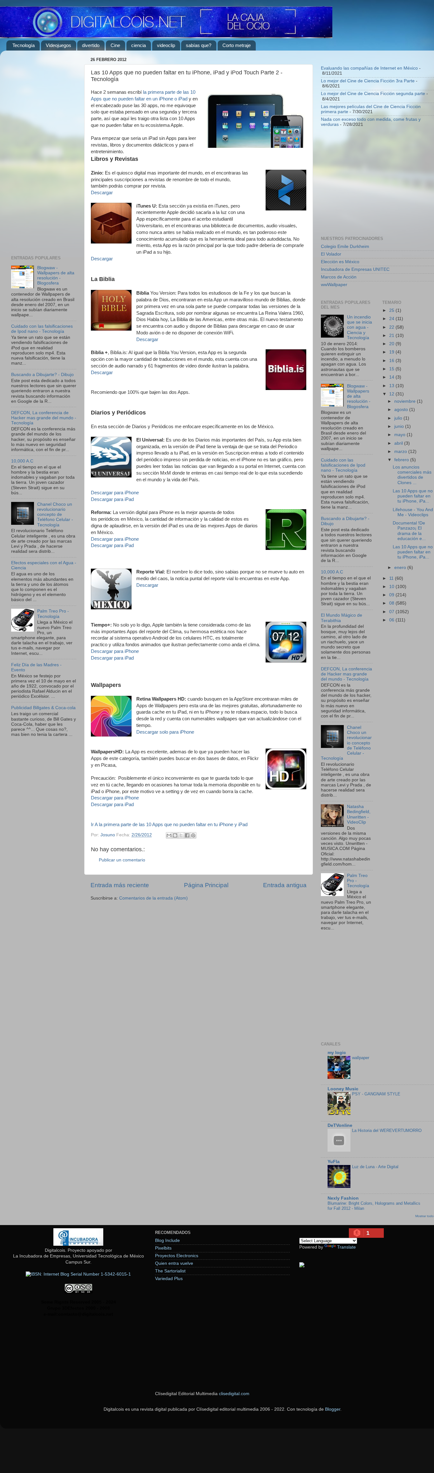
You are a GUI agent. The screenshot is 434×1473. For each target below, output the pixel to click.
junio (399, 426)
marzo (401, 451)
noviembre (405, 401)
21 (392, 335)
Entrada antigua (285, 885)
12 (392, 394)
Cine (115, 45)
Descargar (102, 192)
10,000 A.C (22, 461)
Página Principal (206, 885)
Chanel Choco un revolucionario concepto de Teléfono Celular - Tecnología (55, 514)
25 (392, 310)
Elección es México (340, 261)
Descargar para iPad (112, 499)
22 (392, 327)
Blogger (332, 1409)
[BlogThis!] (175, 835)
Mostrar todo (424, 1216)
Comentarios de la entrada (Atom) (153, 898)
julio (398, 418)
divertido (90, 45)
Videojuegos (58, 45)
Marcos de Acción (338, 277)
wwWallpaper (334, 284)
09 (392, 595)
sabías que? (198, 45)
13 (392, 385)
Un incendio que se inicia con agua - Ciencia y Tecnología (359, 327)
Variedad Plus (169, 1278)
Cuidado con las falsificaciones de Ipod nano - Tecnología (42, 329)
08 (392, 603)
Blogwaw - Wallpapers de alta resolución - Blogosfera (55, 275)
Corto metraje (236, 45)
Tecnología (23, 45)
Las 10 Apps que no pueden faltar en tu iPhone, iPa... (413, 496)
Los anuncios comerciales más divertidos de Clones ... (412, 475)
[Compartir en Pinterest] (193, 835)
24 (392, 318)
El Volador (331, 254)
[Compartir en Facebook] (187, 835)
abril (399, 443)
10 (392, 586)
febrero (402, 459)
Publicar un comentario (122, 860)
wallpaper (360, 1057)
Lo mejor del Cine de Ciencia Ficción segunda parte (373, 93)
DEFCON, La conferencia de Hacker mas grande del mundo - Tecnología (43, 417)
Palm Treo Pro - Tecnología (53, 614)
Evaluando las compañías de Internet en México (369, 68)
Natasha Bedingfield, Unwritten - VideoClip (358, 814)
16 (392, 360)
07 (392, 611)
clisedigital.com (234, 1393)
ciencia (138, 45)
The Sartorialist (170, 1271)
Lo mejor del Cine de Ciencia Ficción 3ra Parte (368, 81)
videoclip (166, 45)
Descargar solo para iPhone (165, 732)
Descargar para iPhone (115, 492)
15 (392, 369)
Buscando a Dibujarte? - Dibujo (42, 374)
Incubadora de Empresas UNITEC (355, 269)
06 (392, 620)
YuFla (334, 1161)
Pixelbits (163, 1248)
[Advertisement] (43, 150)
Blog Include (167, 1240)
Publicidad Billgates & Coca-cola (43, 707)
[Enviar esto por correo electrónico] (169, 835)
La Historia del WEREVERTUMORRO (387, 1130)
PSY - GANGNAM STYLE (376, 1094)
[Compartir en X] (181, 835)
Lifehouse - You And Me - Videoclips (413, 512)
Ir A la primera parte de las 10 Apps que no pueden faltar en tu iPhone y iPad (169, 824)
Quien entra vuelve (174, 1263)
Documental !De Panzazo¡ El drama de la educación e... (409, 531)
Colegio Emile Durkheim (345, 246)
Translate (346, 1247)
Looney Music (343, 1088)
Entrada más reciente (120, 885)
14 (392, 377)
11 (392, 578)
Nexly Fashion (343, 1198)
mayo (400, 434)
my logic (337, 1052)
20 (392, 343)
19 (392, 352)
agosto (401, 409)
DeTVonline (340, 1125)
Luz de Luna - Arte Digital (375, 1166)
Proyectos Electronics (176, 1255)
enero (400, 567)
